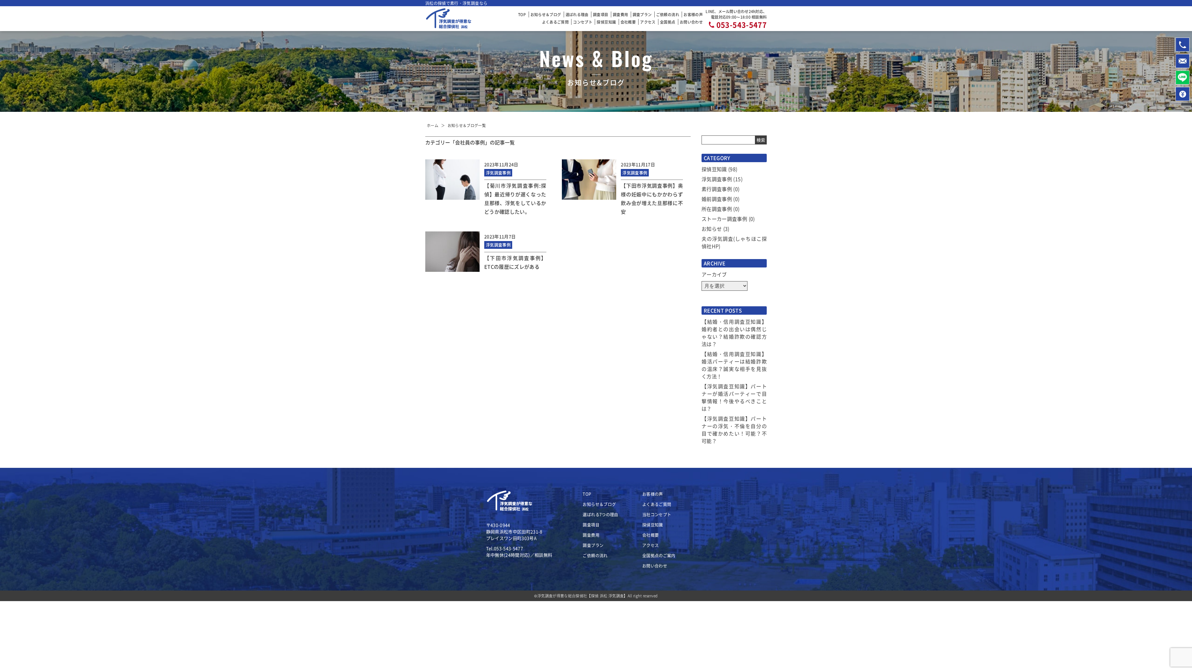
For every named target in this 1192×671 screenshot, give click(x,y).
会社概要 (628, 22)
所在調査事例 (717, 208)
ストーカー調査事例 (724, 218)
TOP (522, 14)
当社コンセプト (656, 514)
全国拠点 (667, 22)
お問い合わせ (691, 22)
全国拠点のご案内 (658, 555)
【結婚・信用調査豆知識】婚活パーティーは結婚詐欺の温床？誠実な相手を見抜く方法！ (734, 365)
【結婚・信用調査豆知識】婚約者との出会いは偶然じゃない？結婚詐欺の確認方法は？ (734, 333)
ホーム (432, 125)
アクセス (647, 22)
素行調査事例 (717, 189)
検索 (760, 140)
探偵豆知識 (606, 22)
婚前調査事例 (717, 199)
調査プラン (642, 14)
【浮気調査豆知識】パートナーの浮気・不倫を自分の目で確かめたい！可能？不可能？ (734, 430)
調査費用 (620, 14)
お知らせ (712, 228)
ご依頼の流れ (667, 14)
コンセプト (582, 22)
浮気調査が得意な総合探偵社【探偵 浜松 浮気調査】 (582, 595)
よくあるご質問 (555, 22)
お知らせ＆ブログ (546, 14)
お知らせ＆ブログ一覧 (467, 125)
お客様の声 (693, 14)
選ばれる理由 (577, 14)
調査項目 (600, 14)
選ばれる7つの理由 (600, 514)
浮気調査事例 (717, 179)
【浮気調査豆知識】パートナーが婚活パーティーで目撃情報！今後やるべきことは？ (734, 397)
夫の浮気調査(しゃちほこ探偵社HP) (734, 242)
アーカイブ (714, 274)
